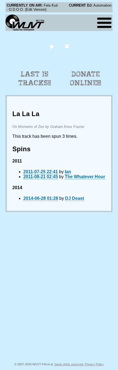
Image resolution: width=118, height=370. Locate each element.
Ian (68, 171)
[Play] (52, 46)
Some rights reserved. (69, 364)
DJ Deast (74, 198)
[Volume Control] (67, 46)
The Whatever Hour (85, 176)
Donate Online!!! (85, 78)
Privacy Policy (94, 364)
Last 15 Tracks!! (34, 78)
